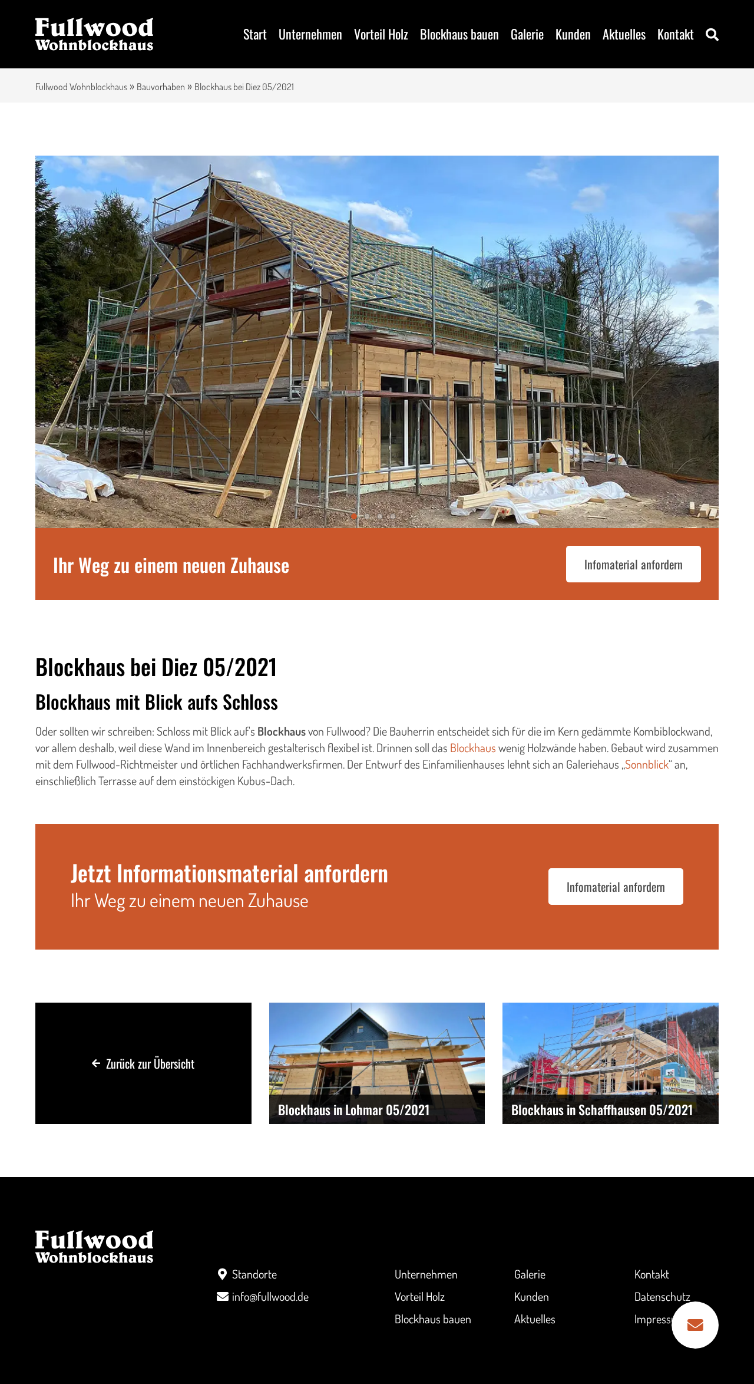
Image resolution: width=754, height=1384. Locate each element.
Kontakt (675, 33)
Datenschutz (662, 1296)
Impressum (660, 1318)
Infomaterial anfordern (633, 564)
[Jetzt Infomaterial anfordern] (695, 1325)
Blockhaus (473, 747)
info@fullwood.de (270, 1296)
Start (255, 33)
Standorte (254, 1273)
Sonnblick (647, 764)
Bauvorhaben (161, 87)
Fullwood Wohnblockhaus (81, 87)
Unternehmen (310, 33)
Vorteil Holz (381, 33)
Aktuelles (624, 33)
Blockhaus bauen (459, 33)
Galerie (527, 33)
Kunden (573, 33)
